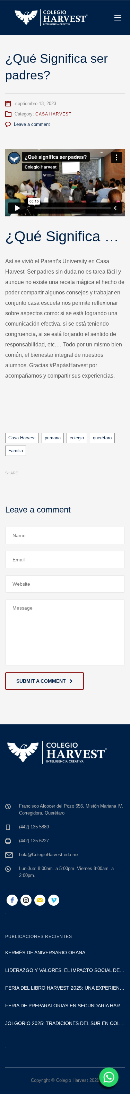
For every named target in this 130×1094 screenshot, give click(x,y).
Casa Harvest (53, 114)
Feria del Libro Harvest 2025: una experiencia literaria (65, 988)
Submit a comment (41, 681)
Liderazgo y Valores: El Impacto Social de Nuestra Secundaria (65, 970)
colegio (77, 437)
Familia (15, 450)
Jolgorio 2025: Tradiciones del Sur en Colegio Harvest (65, 1023)
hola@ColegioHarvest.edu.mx (49, 854)
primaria (53, 437)
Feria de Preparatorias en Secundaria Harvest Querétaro (65, 1005)
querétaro (102, 437)
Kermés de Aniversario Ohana (45, 952)
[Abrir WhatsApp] (108, 1079)
